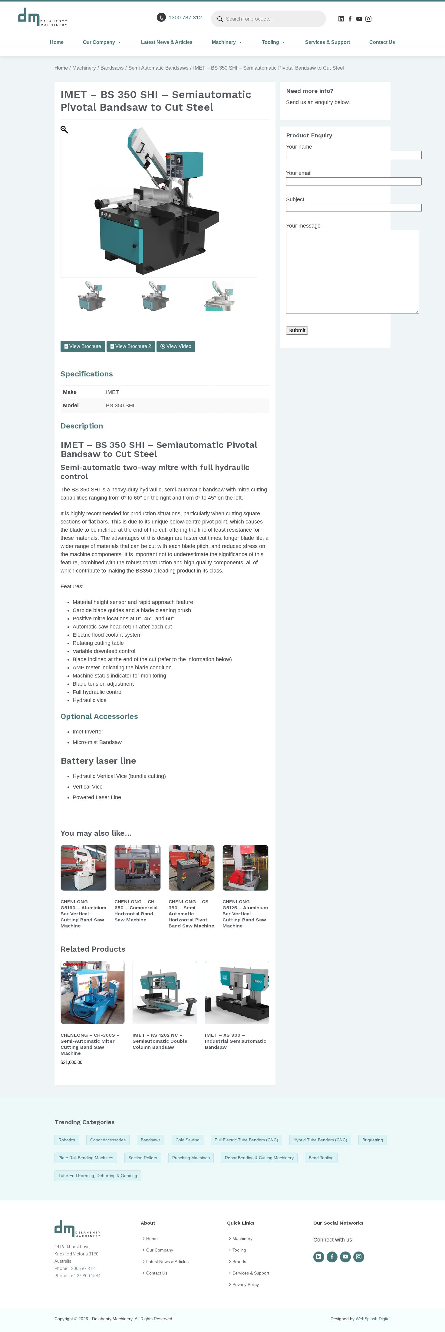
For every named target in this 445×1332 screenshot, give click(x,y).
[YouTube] (360, 18)
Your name (299, 147)
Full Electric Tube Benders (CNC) (246, 1139)
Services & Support (327, 42)
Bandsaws (112, 68)
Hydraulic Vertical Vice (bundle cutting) (119, 776)
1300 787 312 (185, 18)
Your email (299, 173)
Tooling (270, 42)
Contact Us (382, 42)
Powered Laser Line (97, 797)
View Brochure (84, 346)
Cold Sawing (187, 1139)
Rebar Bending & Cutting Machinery (259, 1157)
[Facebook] (351, 18)
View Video (178, 346)
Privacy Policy (245, 1284)
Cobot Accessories (108, 1139)
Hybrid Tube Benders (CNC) (320, 1139)
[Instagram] (369, 18)
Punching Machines (191, 1157)
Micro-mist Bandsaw (97, 742)
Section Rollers (142, 1157)
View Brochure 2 (132, 346)
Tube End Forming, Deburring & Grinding (97, 1175)
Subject (295, 199)
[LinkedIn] (342, 18)
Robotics (66, 1139)
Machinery (224, 42)
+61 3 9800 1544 (85, 1275)
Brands (239, 1261)
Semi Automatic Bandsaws (158, 68)
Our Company (99, 42)
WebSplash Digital (373, 1318)
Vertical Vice (88, 787)
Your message (303, 226)
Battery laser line (98, 760)
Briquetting (372, 1139)
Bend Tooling (321, 1157)
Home (57, 42)
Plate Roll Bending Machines (85, 1157)
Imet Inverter (88, 732)
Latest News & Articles (167, 42)
